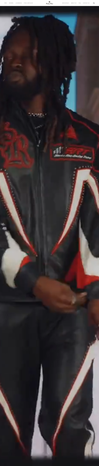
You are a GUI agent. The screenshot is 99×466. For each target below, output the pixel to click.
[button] (18, 3)
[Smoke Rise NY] (49, 3)
